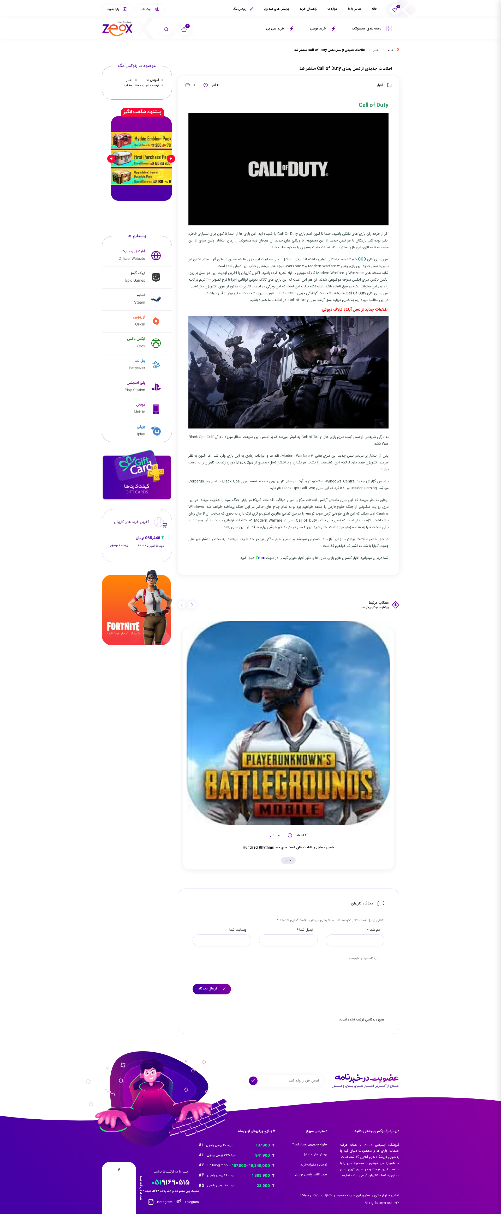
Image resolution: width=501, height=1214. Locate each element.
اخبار (376, 50)
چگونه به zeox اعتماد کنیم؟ (309, 1144)
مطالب (128, 85)
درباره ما (332, 8)
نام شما (373, 930)
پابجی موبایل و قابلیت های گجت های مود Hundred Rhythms (288, 847)
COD (362, 259)
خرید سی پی (275, 29)
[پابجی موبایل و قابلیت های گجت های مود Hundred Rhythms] (289, 723)
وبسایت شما (238, 930)
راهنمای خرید (308, 8)
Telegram (191, 1202)
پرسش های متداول (276, 8)
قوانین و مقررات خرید (313, 1164)
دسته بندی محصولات (367, 29)
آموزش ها (152, 80)
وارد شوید (113, 9)
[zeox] (117, 29)
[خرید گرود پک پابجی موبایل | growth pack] (141, 158)
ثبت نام (146, 9)
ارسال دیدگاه (208, 989)
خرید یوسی (318, 29)
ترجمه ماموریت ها (147, 85)
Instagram (164, 1202)
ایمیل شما (304, 930)
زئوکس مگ (239, 9)
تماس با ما (354, 8)
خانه (374, 8)
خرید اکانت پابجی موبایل (311, 1174)
